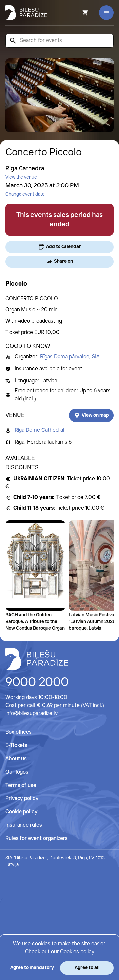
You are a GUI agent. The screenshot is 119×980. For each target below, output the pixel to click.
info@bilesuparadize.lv (31, 713)
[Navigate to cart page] (76, 12)
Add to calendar (63, 246)
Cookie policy (21, 811)
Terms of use (20, 785)
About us (16, 758)
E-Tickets (16, 745)
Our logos (16, 772)
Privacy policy (21, 798)
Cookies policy (77, 951)
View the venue (21, 177)
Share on (63, 261)
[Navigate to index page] (26, 12)
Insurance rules (23, 825)
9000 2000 (37, 683)
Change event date (25, 194)
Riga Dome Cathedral (39, 430)
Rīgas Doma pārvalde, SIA (69, 356)
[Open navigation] (106, 12)
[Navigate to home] (36, 659)
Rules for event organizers (36, 838)
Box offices (18, 732)
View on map (95, 415)
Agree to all (87, 967)
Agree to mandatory (32, 967)
